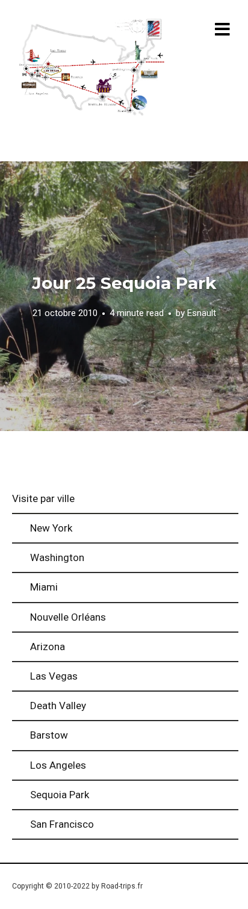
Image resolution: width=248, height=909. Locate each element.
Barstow (49, 735)
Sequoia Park (59, 795)
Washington (57, 557)
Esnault (201, 313)
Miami (44, 587)
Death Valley (58, 706)
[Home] (91, 68)
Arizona (47, 647)
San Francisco (62, 824)
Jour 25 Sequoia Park (124, 283)
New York (51, 528)
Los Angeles (58, 765)
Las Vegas (54, 676)
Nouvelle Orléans (68, 617)
